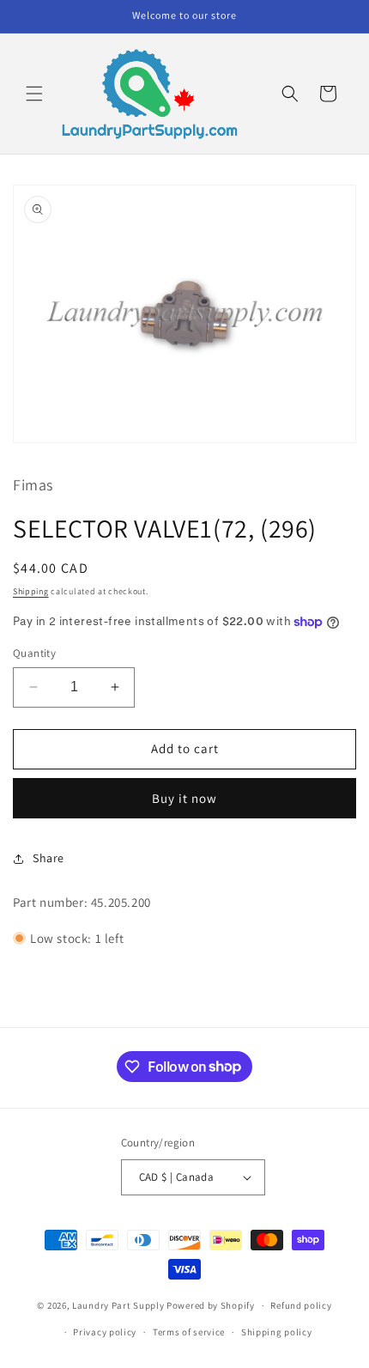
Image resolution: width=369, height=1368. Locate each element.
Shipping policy (276, 1332)
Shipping (31, 591)
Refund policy (300, 1305)
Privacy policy (104, 1332)
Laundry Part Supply (119, 1305)
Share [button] (48, 858)
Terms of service (189, 1332)
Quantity (34, 653)
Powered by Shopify (210, 1305)
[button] (34, 93)
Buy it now (184, 798)
